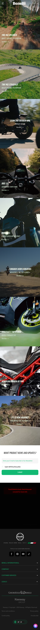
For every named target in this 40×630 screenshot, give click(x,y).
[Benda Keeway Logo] (20, 537)
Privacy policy (34, 611)
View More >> (5, 42)
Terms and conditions (8, 611)
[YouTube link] (23, 554)
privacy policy (16, 467)
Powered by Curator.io (30, 524)
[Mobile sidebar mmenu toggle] (3, 3)
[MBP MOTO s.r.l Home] (19, 3)
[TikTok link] (28, 554)
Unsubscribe (34, 615)
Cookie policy (6, 615)
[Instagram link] (17, 554)
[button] (20, 622)
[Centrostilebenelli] (20, 592)
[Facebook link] (11, 554)
